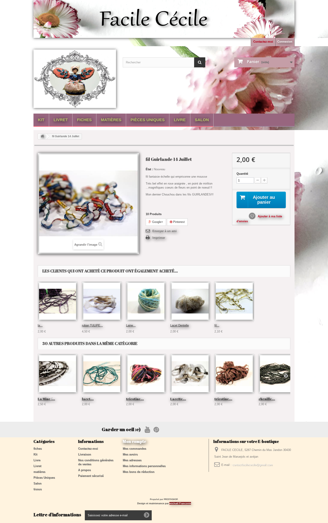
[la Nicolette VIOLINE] (57, 301)
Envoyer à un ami (164, 231)
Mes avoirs (130, 454)
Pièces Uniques (148, 120)
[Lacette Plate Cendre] (190, 374)
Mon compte (134, 441)
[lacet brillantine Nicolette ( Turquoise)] (102, 374)
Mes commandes (134, 448)
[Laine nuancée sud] (146, 301)
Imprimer (158, 237)
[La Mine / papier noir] (57, 374)
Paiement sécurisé (91, 475)
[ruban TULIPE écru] (102, 301)
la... (40, 325)
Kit (41, 120)
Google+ (157, 222)
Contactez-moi (263, 41)
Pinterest (178, 222)
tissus (37, 489)
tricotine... (135, 398)
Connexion (284, 41)
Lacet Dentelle (179, 325)
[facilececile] (74, 79)
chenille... (267, 398)
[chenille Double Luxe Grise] (278, 374)
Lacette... (178, 398)
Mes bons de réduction (138, 471)
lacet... (88, 398)
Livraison (84, 454)
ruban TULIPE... (92, 325)
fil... (216, 325)
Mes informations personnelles (144, 466)
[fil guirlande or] (234, 301)
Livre (180, 120)
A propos (84, 470)
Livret (61, 120)
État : (149, 169)
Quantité (242, 173)
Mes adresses (132, 460)
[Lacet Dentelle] (190, 301)
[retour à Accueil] (42, 136)
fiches (84, 120)
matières (111, 120)
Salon (202, 120)
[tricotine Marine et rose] (146, 374)
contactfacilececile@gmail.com (252, 465)
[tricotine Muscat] (234, 374)
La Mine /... (46, 398)
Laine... (131, 325)
